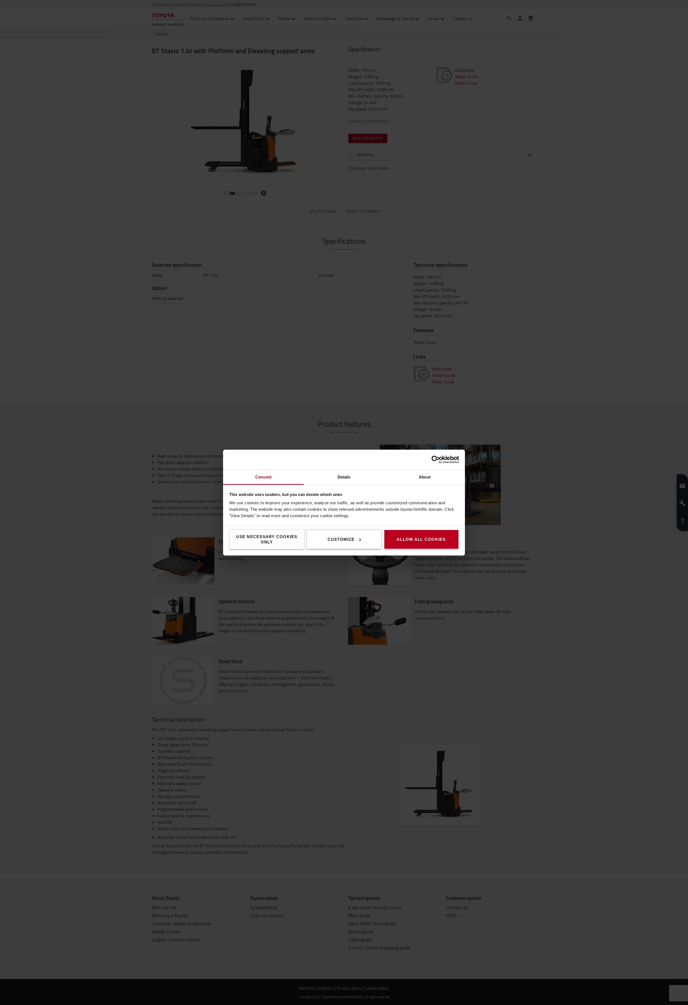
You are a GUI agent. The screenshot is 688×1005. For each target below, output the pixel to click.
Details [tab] (344, 476)
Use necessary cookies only (266, 539)
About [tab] (425, 476)
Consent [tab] (263, 476)
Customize (341, 539)
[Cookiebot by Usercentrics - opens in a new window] (435, 460)
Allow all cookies (421, 539)
